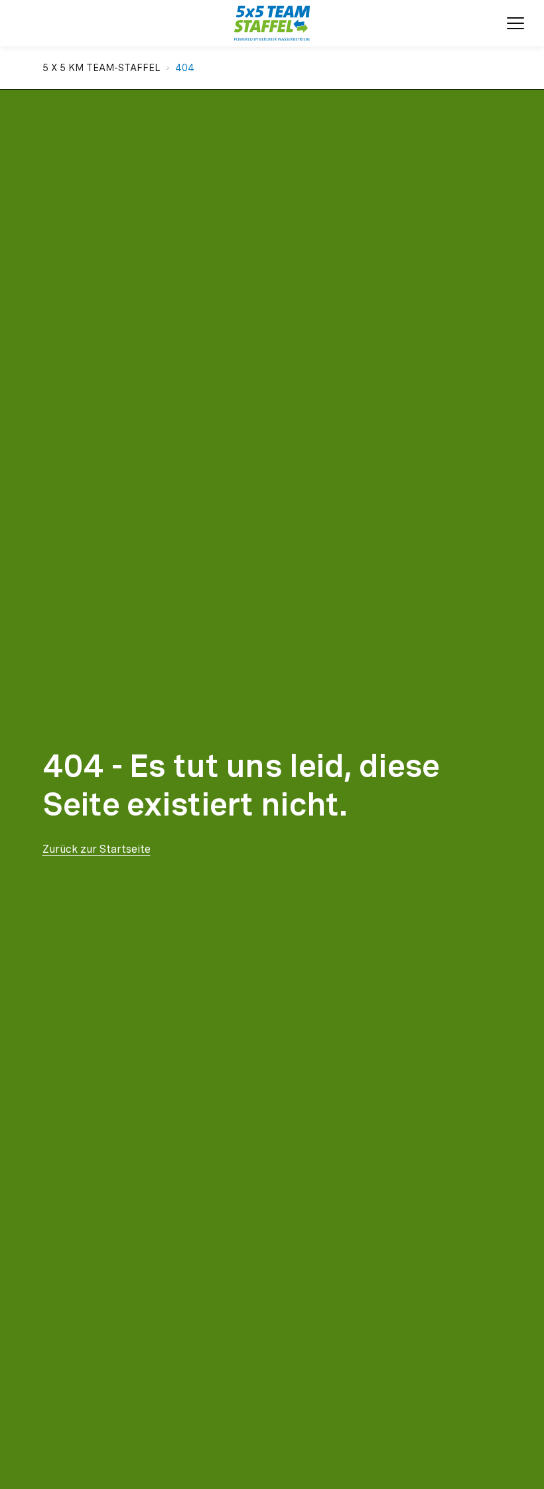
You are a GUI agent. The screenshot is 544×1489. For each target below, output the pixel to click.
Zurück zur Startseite (96, 849)
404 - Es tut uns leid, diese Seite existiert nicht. (241, 785)
